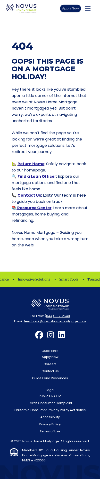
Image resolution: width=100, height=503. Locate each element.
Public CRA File (50, 396)
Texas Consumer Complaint (50, 403)
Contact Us (29, 195)
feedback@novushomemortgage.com (55, 321)
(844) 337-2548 (57, 316)
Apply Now (70, 8)
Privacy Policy (50, 424)
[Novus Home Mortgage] (21, 8)
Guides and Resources (50, 378)
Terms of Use (50, 431)
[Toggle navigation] (87, 8)
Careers (50, 364)
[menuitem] (39, 335)
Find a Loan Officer (36, 176)
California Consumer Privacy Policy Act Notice (50, 410)
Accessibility (50, 417)
